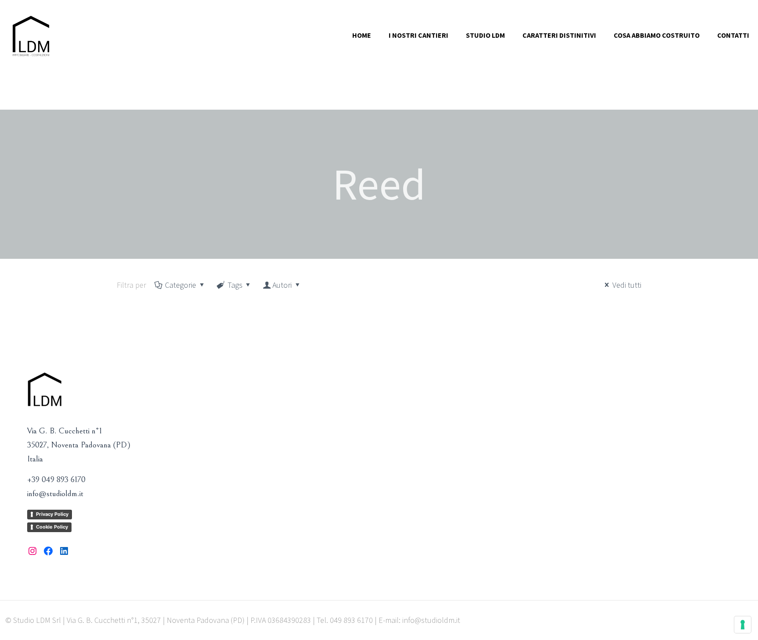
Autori (282, 285)
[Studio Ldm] (31, 35)
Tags (235, 285)
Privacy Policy (52, 514)
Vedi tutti (626, 285)
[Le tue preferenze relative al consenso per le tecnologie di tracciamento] (742, 624)
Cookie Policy (52, 527)
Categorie (180, 285)
